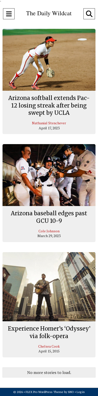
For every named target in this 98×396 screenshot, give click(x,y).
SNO (71, 392)
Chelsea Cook (49, 346)
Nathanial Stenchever (49, 123)
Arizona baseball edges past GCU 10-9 (49, 217)
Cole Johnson (49, 231)
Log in (81, 392)
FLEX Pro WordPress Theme (44, 392)
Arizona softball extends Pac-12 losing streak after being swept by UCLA (49, 105)
